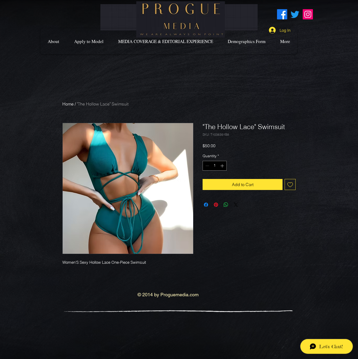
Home (68, 104)
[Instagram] (308, 14)
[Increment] (222, 165)
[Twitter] (295, 14)
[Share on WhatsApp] (226, 205)
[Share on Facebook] (206, 205)
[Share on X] (236, 205)
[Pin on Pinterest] (216, 205)
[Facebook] (282, 14)
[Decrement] (206, 165)
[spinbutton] (214, 165)
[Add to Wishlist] (290, 184)
